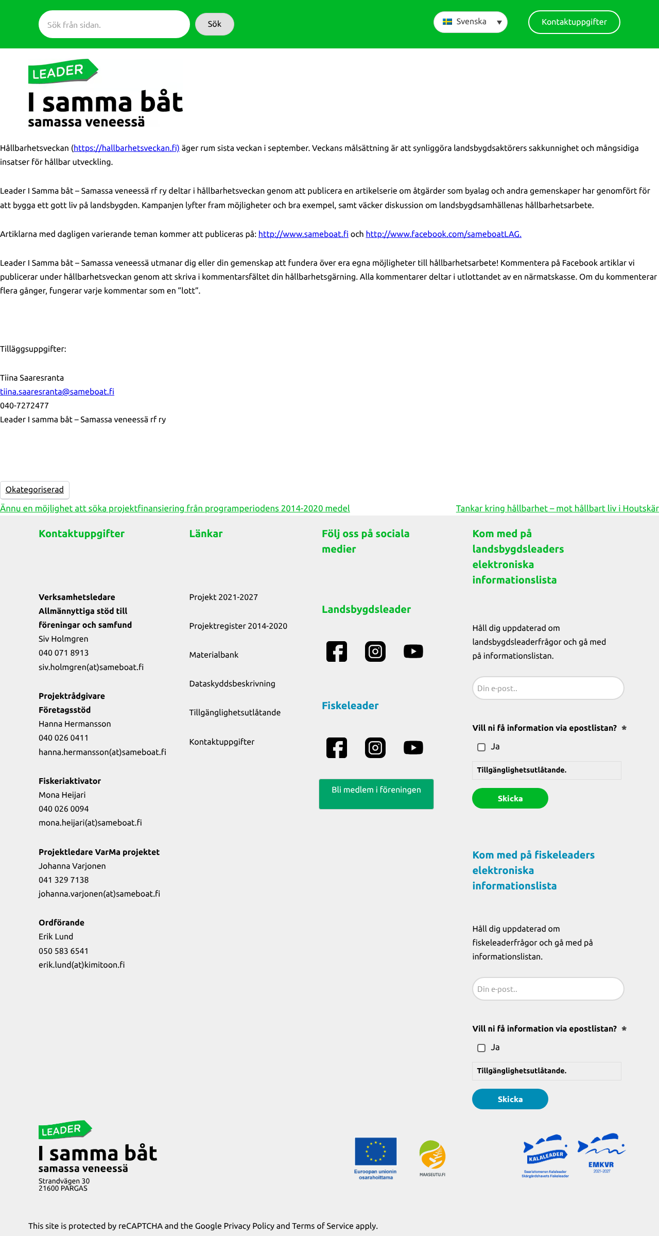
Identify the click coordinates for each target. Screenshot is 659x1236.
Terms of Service (323, 1226)
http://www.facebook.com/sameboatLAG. (444, 234)
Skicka (510, 798)
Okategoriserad (35, 489)
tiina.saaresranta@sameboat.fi (57, 392)
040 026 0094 (64, 809)
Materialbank (214, 655)
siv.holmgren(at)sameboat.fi (91, 667)
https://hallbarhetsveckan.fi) (127, 148)
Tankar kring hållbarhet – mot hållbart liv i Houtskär (557, 508)
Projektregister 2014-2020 (238, 626)
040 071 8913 (64, 653)
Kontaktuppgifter (222, 742)
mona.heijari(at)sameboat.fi (90, 823)
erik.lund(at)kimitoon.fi (82, 965)
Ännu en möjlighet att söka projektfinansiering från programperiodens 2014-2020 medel (175, 508)
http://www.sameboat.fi (303, 234)
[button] (214, 24)
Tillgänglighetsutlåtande (235, 712)
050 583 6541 (64, 951)
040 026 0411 (64, 738)
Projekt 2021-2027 (223, 597)
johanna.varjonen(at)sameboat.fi (99, 894)
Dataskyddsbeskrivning (232, 684)
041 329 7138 (64, 880)
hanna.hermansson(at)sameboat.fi (102, 752)
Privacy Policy (249, 1226)
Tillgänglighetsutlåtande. (521, 770)
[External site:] (338, 651)
